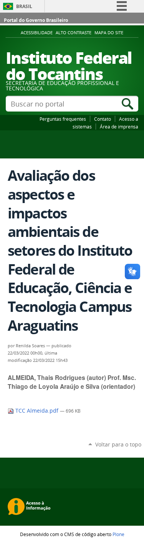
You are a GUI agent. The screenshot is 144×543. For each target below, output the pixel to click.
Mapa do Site (108, 32)
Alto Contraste (73, 32)
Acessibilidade (37, 32)
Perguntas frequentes (63, 119)
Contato (102, 119)
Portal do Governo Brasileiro (36, 20)
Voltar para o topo (118, 444)
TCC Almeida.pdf (37, 410)
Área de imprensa (119, 126)
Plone (118, 534)
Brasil (24, 6)
